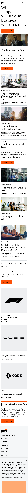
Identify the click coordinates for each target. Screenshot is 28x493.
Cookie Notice (17, 479)
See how (5, 282)
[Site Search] (22, 2)
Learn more (6, 162)
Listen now (6, 68)
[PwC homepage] (3, 2)
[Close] (26, 460)
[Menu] (25, 2)
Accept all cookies (14, 491)
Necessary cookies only (14, 487)
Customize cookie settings (14, 482)
